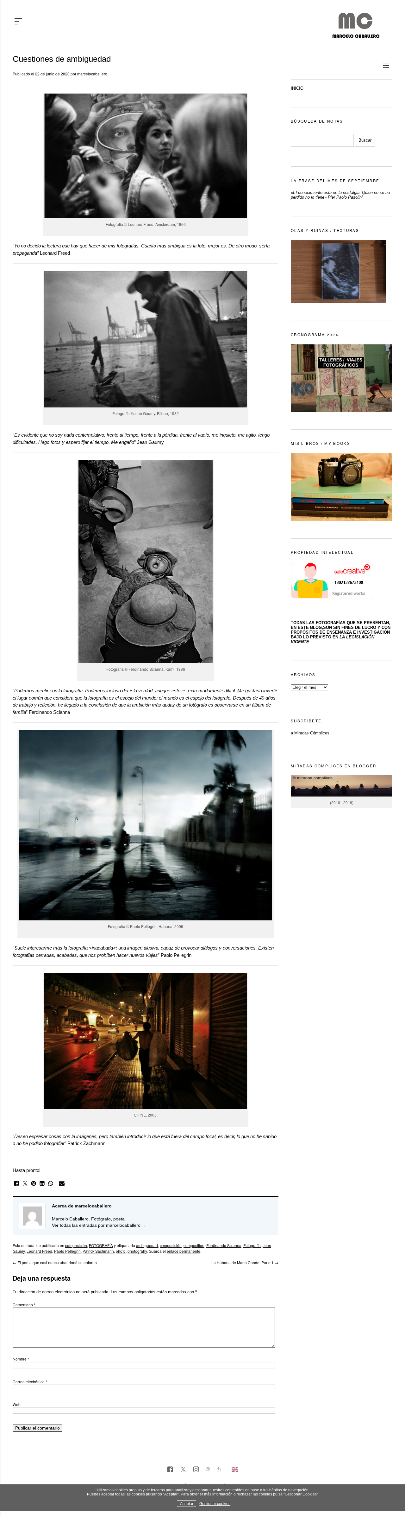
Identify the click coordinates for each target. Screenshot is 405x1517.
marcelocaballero (92, 73)
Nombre (21, 1358)
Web (17, 1404)
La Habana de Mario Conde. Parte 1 (244, 1262)
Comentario (24, 1304)
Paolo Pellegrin (67, 1251)
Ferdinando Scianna (223, 1245)
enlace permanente (183, 1251)
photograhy (137, 1251)
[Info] (208, 1470)
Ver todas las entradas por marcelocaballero (99, 1225)
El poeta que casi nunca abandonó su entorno (55, 1262)
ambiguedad (147, 1245)
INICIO (297, 88)
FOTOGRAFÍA (101, 1245)
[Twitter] (183, 1469)
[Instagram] (196, 1469)
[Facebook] (170, 1469)
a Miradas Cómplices (310, 733)
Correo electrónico (30, 1381)
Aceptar (186, 1503)
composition (194, 1245)
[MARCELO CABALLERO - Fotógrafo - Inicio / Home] (356, 35)
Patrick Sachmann (98, 1251)
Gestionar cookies (214, 1503)
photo (121, 1251)
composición (76, 1245)
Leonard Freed (39, 1251)
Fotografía (252, 1245)
